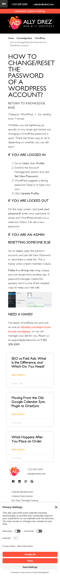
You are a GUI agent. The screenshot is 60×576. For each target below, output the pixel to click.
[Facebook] (13, 481)
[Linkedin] (19, 481)
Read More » (18, 375)
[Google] (32, 481)
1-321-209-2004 (19, 4)
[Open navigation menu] (4, 4)
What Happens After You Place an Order (27, 439)
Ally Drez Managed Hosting (24, 500)
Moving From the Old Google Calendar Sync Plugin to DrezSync (28, 401)
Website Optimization (22, 496)
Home (11, 38)
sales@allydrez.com (44, 4)
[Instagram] (25, 481)
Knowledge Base (24, 38)
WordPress (40, 38)
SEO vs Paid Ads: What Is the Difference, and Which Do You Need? (29, 362)
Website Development (22, 491)
